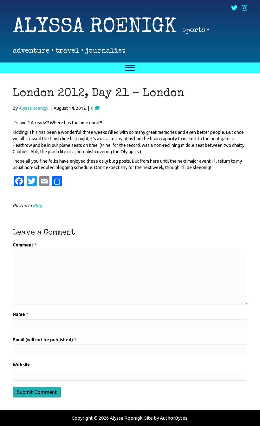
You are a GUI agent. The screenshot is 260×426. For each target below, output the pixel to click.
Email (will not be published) (44, 339)
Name (21, 314)
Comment (25, 244)
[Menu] (130, 67)
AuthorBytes (173, 418)
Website (22, 364)
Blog (37, 205)
